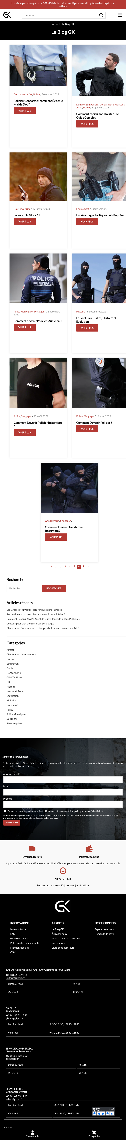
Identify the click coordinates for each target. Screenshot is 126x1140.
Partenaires (58, 943)
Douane (80, 104)
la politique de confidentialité (87, 811)
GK (30, 94)
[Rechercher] (101, 15)
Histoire (80, 311)
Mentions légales (19, 947)
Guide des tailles (19, 938)
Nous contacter (18, 929)
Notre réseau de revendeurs (67, 938)
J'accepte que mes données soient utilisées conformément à (55, 811)
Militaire (11, 700)
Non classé (12, 704)
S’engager (39, 311)
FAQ (12, 933)
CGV (12, 952)
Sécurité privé (14, 723)
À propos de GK (60, 933)
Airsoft (10, 649)
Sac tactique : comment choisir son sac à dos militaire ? (36, 614)
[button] (119, 15)
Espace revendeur (104, 929)
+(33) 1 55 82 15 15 (17, 1015)
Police (36, 94)
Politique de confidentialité (24, 943)
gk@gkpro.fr (12, 1058)
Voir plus (24, 110)
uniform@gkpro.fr (15, 977)
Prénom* (7, 798)
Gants (10, 668)
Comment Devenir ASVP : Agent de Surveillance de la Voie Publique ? (43, 618)
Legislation (13, 695)
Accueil (56, 24)
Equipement (92, 104)
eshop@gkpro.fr (14, 1099)
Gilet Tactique (14, 677)
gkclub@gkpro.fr (14, 1018)
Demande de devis (104, 933)
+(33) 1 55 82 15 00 (17, 1055)
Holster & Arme (22, 208)
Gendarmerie (21, 94)
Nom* (6, 786)
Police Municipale (23, 311)
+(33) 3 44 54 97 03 (17, 974)
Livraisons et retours (63, 947)
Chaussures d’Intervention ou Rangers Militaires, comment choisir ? (43, 628)
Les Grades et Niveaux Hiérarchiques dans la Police (34, 609)
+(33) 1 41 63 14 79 (17, 1096)
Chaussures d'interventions (21, 654)
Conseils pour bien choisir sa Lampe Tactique (30, 623)
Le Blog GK (58, 929)
